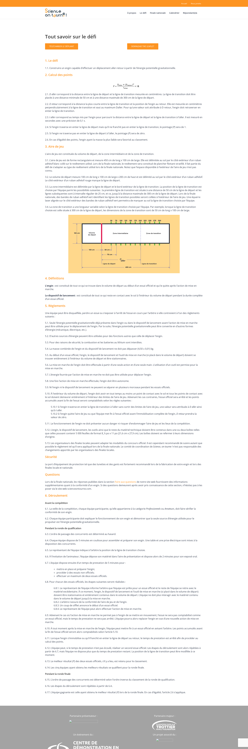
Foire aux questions (125, 481)
